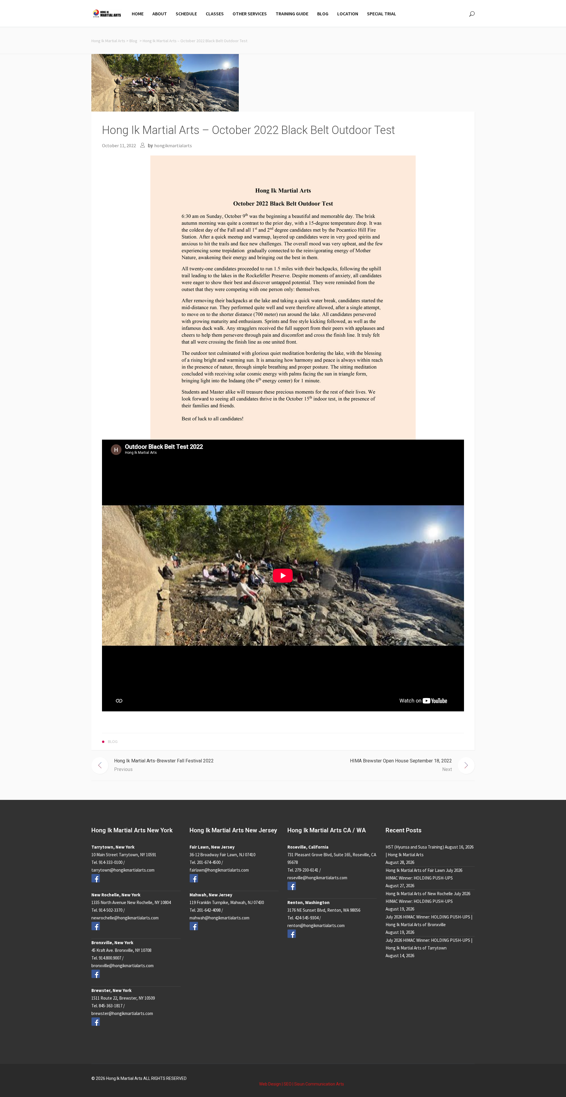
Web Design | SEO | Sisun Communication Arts (301, 1084)
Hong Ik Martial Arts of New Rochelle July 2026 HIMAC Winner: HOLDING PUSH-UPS (428, 897)
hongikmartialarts (173, 145)
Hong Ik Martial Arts (108, 40)
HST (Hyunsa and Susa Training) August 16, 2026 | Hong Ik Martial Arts (429, 850)
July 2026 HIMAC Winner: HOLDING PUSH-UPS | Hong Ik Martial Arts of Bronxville (429, 920)
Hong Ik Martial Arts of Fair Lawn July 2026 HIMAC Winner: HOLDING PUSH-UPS (424, 874)
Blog (133, 40)
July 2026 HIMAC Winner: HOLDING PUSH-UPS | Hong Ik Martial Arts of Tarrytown (429, 944)
